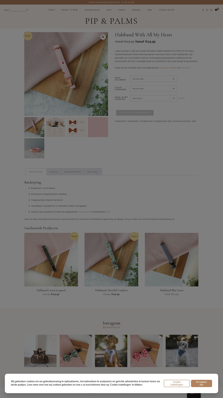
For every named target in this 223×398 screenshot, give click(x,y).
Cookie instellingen (177, 383)
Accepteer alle (201, 383)
